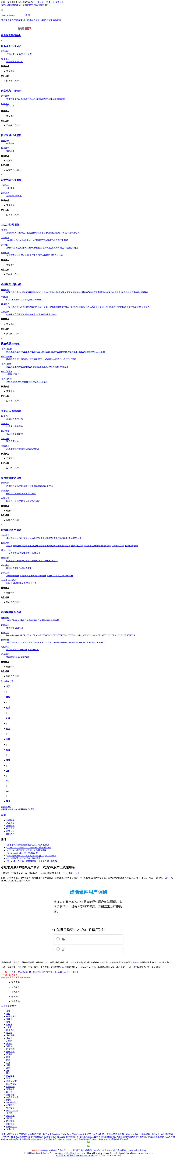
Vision (167, 878)
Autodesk (17, 635)
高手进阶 (43, 233)
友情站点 (124, 1150)
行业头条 (52, 292)
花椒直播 (10, 1035)
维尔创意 (142, 1150)
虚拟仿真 (57, 20)
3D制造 (36, 248)
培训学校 (128, 307)
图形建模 (46, 620)
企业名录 (145, 307)
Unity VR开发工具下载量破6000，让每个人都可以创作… (33, 861)
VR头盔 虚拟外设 (14, 1139)
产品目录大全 (64, 1150)
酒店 (12, 441)
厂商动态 (5, 104)
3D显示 (29, 248)
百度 (8, 1078)
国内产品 (19, 367)
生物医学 (10, 314)
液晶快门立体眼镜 (92, 546)
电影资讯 (14, 486)
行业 (8, 707)
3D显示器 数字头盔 (10, 1134)
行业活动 (43, 292)
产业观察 (44, 255)
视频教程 (36, 359)
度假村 (34, 307)
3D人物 (59, 255)
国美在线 (10, 1049)
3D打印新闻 (6, 349)
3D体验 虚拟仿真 (14, 1137)
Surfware (55, 642)
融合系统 (59, 546)
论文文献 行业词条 (11, 180)
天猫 (8, 1065)
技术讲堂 (69, 233)
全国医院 (120, 307)
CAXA (88, 642)
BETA (24, 635)
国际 (17, 419)
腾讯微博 (10, 1121)
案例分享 (93, 292)
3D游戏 (16, 240)
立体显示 (5, 535)
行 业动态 (27, 54)
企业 (12, 426)
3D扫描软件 (11, 620)
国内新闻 (42, 352)
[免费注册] (59, 2)
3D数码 (23, 248)
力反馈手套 (11, 553)
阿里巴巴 (10, 1076)
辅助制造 (5, 640)
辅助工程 (5, 633)
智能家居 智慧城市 (11, 410)
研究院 (65, 307)
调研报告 (27, 367)
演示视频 (144, 292)
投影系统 (5, 543)
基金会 (96, 307)
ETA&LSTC (66, 635)
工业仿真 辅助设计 (100, 1137)
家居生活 (10, 449)
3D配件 (9, 248)
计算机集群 (106, 546)
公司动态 (19, 54)
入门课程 (19, 233)
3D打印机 (32, 382)
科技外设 (27, 449)
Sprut (68, 642)
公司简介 (106, 1150)
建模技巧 (19, 359)
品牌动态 (5, 424)
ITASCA (107, 635)
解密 (21, 434)
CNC (83, 642)
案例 (17, 434)
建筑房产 (10, 834)
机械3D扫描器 (39, 576)
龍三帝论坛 (11, 1084)
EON (8, 300)
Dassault (9, 635)
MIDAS (86, 635)
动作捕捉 (20, 20)
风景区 (22, 307)
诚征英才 (98, 1150)
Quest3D (31, 300)
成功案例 (100, 352)
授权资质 (85, 292)
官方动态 (10, 106)
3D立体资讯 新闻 (10, 224)
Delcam (78, 642)
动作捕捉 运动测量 (78, 1134)
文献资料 (5, 185)
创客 (8, 750)
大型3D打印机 (66, 576)
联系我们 (89, 1150)
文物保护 (10, 826)
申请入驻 (133, 1150)
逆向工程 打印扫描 (95, 1134)
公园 (12, 307)
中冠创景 (10, 1086)
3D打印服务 (6, 364)
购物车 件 (6, 807)
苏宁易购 (10, 1052)
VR (5, 20)
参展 (17, 426)
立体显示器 (38, 20)
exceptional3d (12, 1110)
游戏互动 (44, 314)
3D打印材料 (22, 382)
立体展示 (52, 99)
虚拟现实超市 (12, 1097)
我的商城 (22, 5)
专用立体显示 (25, 538)
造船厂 (47, 307)
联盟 (17, 307)
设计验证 (19, 628)
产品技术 (5, 245)
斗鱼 (8, 1014)
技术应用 (10, 151)
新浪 (8, 1068)
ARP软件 (10, 1105)
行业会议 (10, 62)
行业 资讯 (48, 486)
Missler (14, 642)
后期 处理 (27, 359)
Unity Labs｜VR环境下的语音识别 (22, 853)
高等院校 (137, 307)
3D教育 (4, 230)
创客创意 (5, 498)
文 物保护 (27, 314)
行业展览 (10, 367)
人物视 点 (27, 255)
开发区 (40, 307)
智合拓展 (10, 1108)
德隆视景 (10, 1095)
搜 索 (28, 15)
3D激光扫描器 (12, 576)
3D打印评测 (11, 382)
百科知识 (10, 196)
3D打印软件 (42, 382)
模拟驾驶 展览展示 (153, 1137)
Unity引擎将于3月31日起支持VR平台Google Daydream (31, 856)
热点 (8, 419)
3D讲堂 (76, 233)
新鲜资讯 (40, 486)
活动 (21, 426)
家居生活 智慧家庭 (30, 1139)
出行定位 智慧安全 (65, 1139)
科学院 (71, 307)
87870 (8, 1100)
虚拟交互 (19, 99)
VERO (94, 642)
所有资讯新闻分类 (11, 35)
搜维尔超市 (11, 1081)
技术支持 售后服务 (48, 1137)
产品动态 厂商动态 (11, 90)
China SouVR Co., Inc (39, 1153)
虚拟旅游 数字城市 (65, 1137)
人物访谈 (68, 292)
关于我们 (80, 1150)
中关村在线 (11, 1016)
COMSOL (31, 635)
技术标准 (74, 248)
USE (113, 635)
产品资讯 (31, 493)
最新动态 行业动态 (11, 46)
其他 (17, 441)
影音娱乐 (35, 449)
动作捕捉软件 (24, 657)
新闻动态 (5, 51)
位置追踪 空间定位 (60, 1134)
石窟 (8, 307)
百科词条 (5, 193)
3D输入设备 (31, 583)
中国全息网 (11, 1126)
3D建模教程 (6, 356)
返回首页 (40, 5)
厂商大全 (35, 367)
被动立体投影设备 (21, 546)
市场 (8, 426)
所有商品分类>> (8, 681)
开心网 (9, 1113)
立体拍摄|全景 (131, 546)
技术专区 (60, 292)
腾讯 (8, 1073)
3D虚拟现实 (11, 1102)
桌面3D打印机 (53, 576)
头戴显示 (44, 99)
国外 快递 (50, 352)
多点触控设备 (19, 583)
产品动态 (5, 96)
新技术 (9, 352)
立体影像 (23, 649)
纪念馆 (53, 307)
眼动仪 (9, 583)
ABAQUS (123, 635)
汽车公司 (112, 307)
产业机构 (5, 252)
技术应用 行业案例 (11, 135)
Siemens (92, 635)
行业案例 (5, 141)
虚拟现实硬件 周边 (11, 530)
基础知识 (10, 233)
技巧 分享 (60, 233)
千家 (21, 419)
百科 (8, 739)
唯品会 (9, 1033)
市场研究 (92, 352)
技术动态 (5, 148)
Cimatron (101, 642)
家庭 (8, 441)
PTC (19, 642)
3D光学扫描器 (26, 576)
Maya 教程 (54, 359)
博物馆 (59, 307)
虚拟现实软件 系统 (11, 612)
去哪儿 (9, 1019)
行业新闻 (64, 240)
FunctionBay (77, 635)
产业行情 (59, 352)
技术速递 (5, 431)
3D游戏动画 (11, 657)
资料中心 (53, 1150)
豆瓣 (8, 1011)
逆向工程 (5, 573)
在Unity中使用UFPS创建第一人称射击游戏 (26, 850)
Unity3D (18, 300)
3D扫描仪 (63, 367)
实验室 (78, 307)
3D (2, 20)
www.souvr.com (146, 1153)
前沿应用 (27, 292)
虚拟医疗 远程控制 (118, 1137)
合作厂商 (115, 1150)
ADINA (99, 635)
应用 (8, 728)
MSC (117, 635)
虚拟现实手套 (23, 553)
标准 (8, 434)
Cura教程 (63, 359)
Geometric (37, 642)
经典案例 (52, 233)
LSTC (42, 635)
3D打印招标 (53, 367)
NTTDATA (46, 642)
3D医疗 (43, 248)
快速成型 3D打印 (10, 343)
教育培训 (36, 314)
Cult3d (25, 300)
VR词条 (18, 196)
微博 (8, 1057)
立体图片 (27, 233)
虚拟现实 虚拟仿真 (11, 284)
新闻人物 (67, 352)
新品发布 (102, 292)
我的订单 (5, 5)
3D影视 (23, 240)
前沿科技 (110, 292)
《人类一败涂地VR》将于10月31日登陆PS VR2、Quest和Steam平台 (39, 972)
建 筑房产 (52, 314)
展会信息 (19, 62)
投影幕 (67, 546)
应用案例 (10, 143)
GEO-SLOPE (51, 635)
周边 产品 (27, 99)
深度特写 (27, 501)
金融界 (9, 1024)
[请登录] (40, 2)
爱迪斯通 (10, 1089)
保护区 (28, 307)
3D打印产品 (6, 379)
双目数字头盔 (38, 538)
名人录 (90, 307)
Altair (37, 635)
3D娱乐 (9, 240)
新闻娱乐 (5, 237)
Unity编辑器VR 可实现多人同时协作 (23, 858)
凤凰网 (9, 1054)
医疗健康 (19, 449)
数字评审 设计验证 (130, 1134)
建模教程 (10, 359)
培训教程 (127, 292)
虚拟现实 (11, 20)
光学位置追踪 (25, 561)
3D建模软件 (23, 620)
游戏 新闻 (23, 486)
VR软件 (4, 297)
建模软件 (5, 618)
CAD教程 (72, 359)
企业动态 (10, 54)
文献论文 (10, 188)
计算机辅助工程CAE (148, 1134)
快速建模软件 (35, 620)
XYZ (59, 635)
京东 (8, 1062)
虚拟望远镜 (76, 538)
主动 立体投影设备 (38, 546)
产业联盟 (52, 255)
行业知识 (19, 292)
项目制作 (44, 1150)
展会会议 (5, 59)
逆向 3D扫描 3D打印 (101, 1139)
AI (7, 791)
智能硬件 (5, 446)
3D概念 (15, 374)
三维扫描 (36, 99)
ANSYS (131, 635)
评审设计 (5, 625)
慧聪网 (9, 1118)
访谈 (8, 486)
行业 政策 (25, 352)
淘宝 (8, 1060)
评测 (8, 760)
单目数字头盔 (51, 538)
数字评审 (10, 628)
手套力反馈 (6, 550)
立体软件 (35, 233)
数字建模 (55, 620)
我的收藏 (14, 5)
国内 (12, 419)
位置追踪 (29, 20)
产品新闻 (55, 240)
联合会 (84, 307)
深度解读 (76, 352)
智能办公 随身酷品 (82, 1139)
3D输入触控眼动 (8, 580)
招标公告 (77, 292)
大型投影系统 (118, 546)
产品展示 (19, 314)
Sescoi (9, 642)
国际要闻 (39, 240)
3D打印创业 (6, 371)
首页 (8, 686)
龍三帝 (9, 1092)
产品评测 (57, 248)
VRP (13, 300)
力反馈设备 (35, 553)
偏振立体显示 (12, 538)
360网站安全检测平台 (66, 1155)
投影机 (9, 546)
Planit (72, 642)
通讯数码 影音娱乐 (119, 1139)
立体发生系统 (77, 546)
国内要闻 (47, 240)
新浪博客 (10, 1116)
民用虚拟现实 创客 (11, 478)
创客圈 (9, 374)
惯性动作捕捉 (12, 568)
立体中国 (10, 1129)
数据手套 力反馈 (44, 1134)
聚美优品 (10, 1030)
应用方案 (19, 501)
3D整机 (16, 248)
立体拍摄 (66, 248)
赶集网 (9, 1041)
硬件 (8, 493)
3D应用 (50, 248)
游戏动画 (5, 654)
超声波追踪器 (12, 561)
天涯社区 (10, 1124)
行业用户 (5, 304)
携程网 (9, 1043)
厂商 (8, 718)
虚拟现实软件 (12, 649)
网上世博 (119, 292)
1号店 (8, 1027)
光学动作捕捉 (25, 568)
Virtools (38, 300)
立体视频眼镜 (64, 538)
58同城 (9, 1046)
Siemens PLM (27, 642)
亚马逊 (9, 1038)
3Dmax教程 (45, 359)
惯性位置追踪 (38, 561)
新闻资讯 (5, 483)
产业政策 (36, 255)
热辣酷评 (36, 501)
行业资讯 (5, 290)
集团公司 (104, 307)
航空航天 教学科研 (135, 1137)
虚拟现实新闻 (7, 809)
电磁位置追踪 (51, 561)
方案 (12, 434)
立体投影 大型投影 (27, 1134)
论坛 (8, 801)
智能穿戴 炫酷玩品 (47, 1139)
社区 (72, 1150)
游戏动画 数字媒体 (30, 1137)
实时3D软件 (33, 649)
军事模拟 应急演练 (83, 1137)
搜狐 (8, 1022)
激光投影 (51, 546)
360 (7, 1070)
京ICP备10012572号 (85, 1155)
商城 (8, 697)
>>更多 (4, 1006)
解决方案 (19, 255)
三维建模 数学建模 (113, 1134)
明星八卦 (30, 240)
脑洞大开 (10, 501)
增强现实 (48, 20)
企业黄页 (10, 255)
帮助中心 (31, 5)
